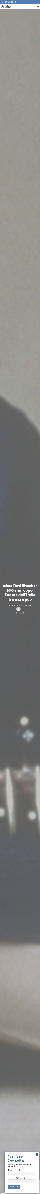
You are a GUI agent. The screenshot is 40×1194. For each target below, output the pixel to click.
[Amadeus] (6, 6)
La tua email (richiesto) (16, 1178)
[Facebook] (5, 2)
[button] (2, 2)
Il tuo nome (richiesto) (16, 1170)
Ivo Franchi (20, 613)
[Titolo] (15, 2)
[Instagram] (9, 2)
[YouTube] (12, 2)
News (29, 605)
